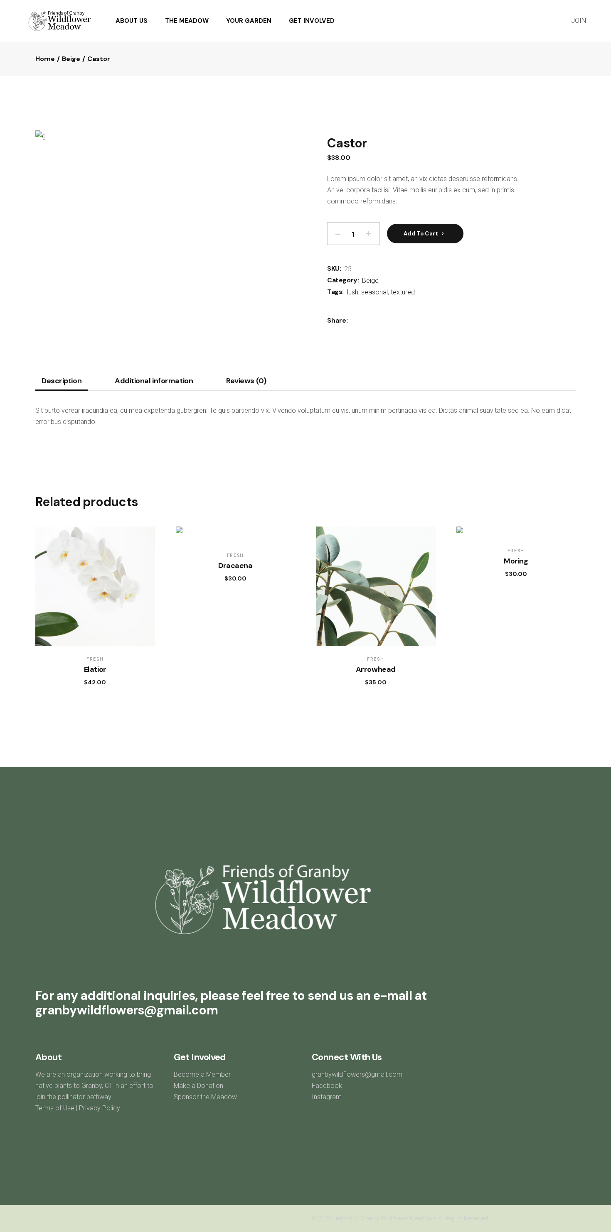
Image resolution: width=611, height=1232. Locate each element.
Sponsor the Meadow (205, 1097)
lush (352, 292)
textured (403, 292)
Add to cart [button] (87, 682)
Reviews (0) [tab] (246, 381)
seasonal (374, 292)
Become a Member (203, 1074)
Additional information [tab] (154, 381)
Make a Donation (198, 1086)
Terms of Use (54, 1108)
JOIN (578, 20)
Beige (370, 280)
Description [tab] (61, 381)
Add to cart (421, 233)
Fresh (94, 659)
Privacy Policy (99, 1108)
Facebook (327, 1086)
